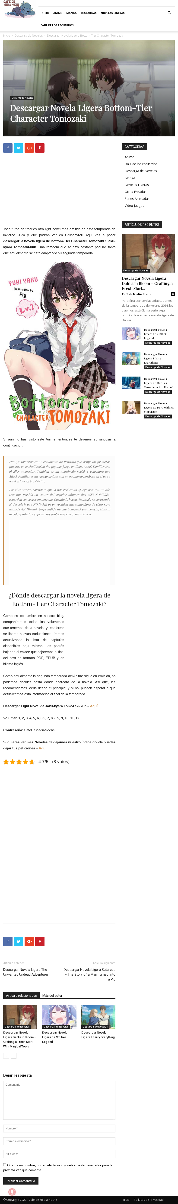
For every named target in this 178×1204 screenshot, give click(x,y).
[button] (169, 13)
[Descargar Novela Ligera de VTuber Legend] (59, 1016)
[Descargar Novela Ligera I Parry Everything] (98, 1016)
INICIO (45, 13)
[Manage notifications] (12, 1192)
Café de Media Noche (136, 294)
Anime (57, 13)
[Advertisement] (59, 193)
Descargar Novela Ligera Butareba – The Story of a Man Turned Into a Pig (89, 974)
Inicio (6, 36)
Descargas (89, 13)
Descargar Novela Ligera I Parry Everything (155, 358)
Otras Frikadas (135, 191)
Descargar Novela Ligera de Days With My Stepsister (159, 407)
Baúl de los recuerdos (57, 25)
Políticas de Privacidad (149, 1200)
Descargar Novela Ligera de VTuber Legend (54, 1037)
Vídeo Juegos (134, 205)
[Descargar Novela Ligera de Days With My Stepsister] (131, 407)
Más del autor (52, 995)
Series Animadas (137, 198)
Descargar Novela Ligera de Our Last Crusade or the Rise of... (159, 383)
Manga (71, 13)
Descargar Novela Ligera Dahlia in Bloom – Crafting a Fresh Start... (147, 283)
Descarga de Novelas (29, 36)
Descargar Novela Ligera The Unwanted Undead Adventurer (25, 972)
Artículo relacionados (21, 995)
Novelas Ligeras (113, 13)
